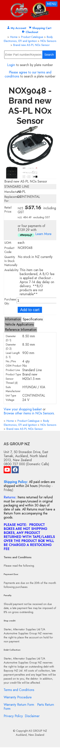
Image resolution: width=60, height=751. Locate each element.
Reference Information (20, 329)
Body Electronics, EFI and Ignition (28, 39)
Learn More (43, 234)
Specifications (33, 319)
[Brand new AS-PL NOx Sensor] (30, 164)
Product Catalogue (32, 37)
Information (13, 319)
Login (11, 65)
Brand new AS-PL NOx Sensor (31, 45)
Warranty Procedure (18, 697)
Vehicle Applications (19, 324)
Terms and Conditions (19, 689)
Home (14, 37)
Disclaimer (32, 716)
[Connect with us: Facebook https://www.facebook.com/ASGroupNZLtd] (15, 470)
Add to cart (30, 309)
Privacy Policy (13, 716)
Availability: (11, 270)
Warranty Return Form (19, 704)
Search (49, 54)
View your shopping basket (23, 409)
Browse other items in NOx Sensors (29, 413)
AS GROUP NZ (37, 731)
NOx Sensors (48, 41)
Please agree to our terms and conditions (28, 74)
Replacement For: (12, 199)
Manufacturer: (13, 192)
